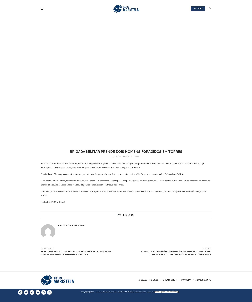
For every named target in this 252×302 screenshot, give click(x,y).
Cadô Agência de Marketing (166, 292)
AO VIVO (198, 8)
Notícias (142, 280)
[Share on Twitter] (126, 215)
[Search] (209, 8)
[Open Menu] (42, 8)
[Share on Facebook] (123, 215)
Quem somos (170, 280)
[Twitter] (26, 292)
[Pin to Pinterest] (129, 215)
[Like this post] (120, 215)
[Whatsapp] (49, 292)
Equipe (155, 280)
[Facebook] (20, 292)
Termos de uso (203, 280)
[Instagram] (43, 292)
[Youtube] (38, 292)
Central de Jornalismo (71, 225)
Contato (186, 280)
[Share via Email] (132, 215)
